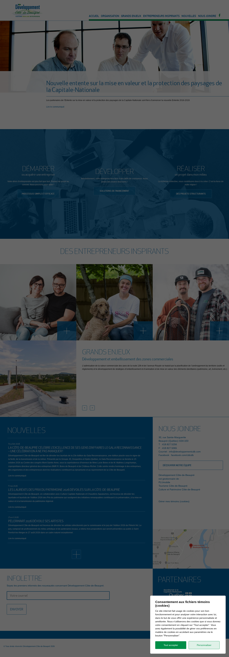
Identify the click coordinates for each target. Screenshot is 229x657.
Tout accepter (171, 645)
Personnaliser (204, 645)
